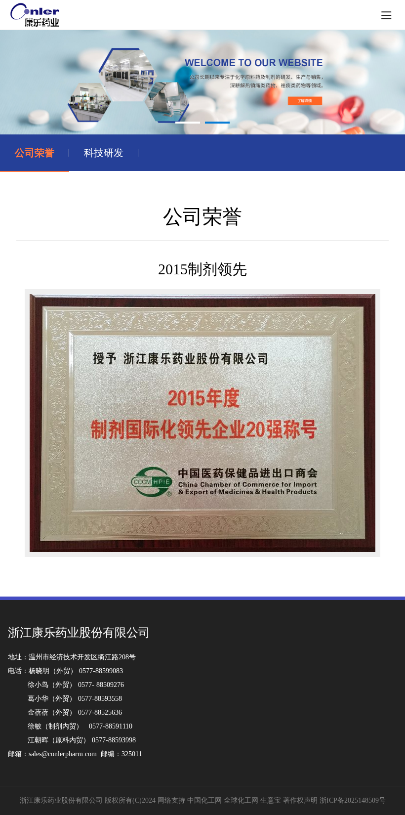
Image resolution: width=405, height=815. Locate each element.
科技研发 (103, 152)
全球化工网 (241, 800)
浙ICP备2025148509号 (353, 800)
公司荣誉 (34, 152)
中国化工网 (204, 800)
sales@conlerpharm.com (63, 754)
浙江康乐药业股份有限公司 (61, 800)
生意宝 (270, 800)
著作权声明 (301, 800)
